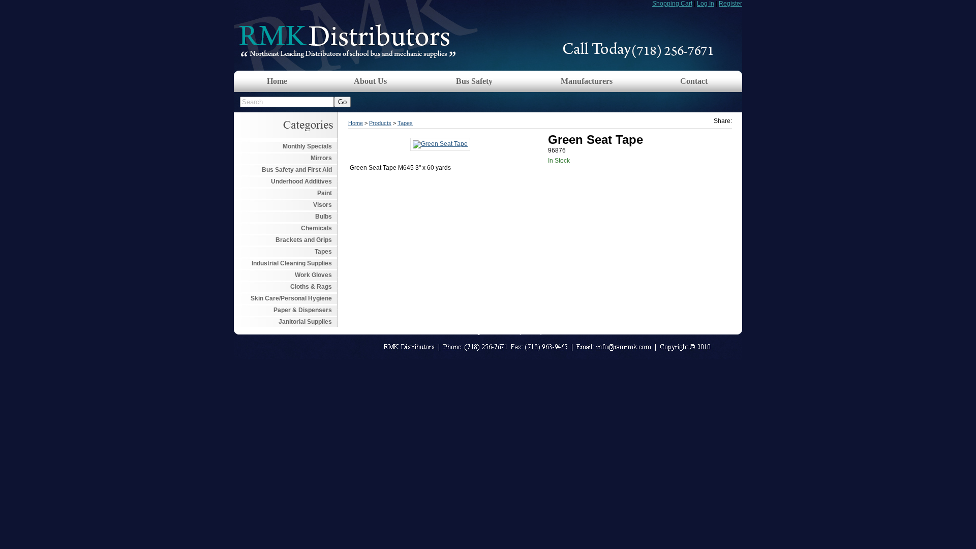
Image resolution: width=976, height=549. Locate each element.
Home (277, 81)
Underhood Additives (301, 181)
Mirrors (321, 158)
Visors (322, 204)
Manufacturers (587, 81)
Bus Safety (474, 81)
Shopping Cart (672, 3)
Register (730, 3)
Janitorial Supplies (305, 321)
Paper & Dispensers (302, 310)
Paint (324, 193)
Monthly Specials (307, 146)
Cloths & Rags (311, 286)
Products (380, 123)
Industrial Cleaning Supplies (292, 263)
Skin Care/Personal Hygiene (291, 298)
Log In (705, 3)
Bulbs (323, 216)
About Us (370, 81)
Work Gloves (313, 275)
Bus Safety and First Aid (297, 169)
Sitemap (533, 332)
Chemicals (316, 228)
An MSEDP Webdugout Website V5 (474, 332)
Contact (694, 81)
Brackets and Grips (304, 239)
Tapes (323, 251)
